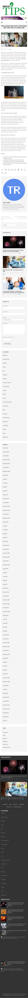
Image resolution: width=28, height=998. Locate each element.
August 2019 (5, 716)
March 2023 (5, 588)
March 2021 (5, 673)
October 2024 (6, 514)
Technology (5, 425)
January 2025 (6, 502)
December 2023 (6, 553)
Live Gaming (5, 406)
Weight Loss (5, 437)
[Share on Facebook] (6, 169)
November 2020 (6, 681)
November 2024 (6, 510)
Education (5, 374)
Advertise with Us (6, 747)
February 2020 (6, 697)
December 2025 (6, 459)
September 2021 (6, 654)
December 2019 (6, 705)
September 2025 (6, 471)
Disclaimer (5, 741)
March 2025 (5, 494)
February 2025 (6, 498)
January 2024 (6, 549)
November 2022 (6, 603)
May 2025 (5, 487)
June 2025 (5, 483)
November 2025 (6, 463)
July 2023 (5, 572)
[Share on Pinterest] (18, 169)
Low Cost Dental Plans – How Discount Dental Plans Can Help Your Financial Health (13, 292)
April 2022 (5, 631)
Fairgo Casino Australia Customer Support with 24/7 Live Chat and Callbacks (13, 251)
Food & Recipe (6, 386)
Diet (4, 370)
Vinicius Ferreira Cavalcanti (15, 799)
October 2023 (6, 561)
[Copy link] (5, 173)
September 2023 (6, 564)
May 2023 (5, 580)
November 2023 (6, 557)
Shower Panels (6, 417)
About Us (5, 738)
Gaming (4, 390)
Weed (4, 433)
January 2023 (6, 596)
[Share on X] (9, 169)
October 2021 (6, 650)
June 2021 (5, 666)
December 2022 (6, 599)
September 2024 (6, 518)
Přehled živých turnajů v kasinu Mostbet (17, 930)
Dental (4, 367)
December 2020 (6, 677)
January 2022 (6, 638)
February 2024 (6, 545)
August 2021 (5, 658)
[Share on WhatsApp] (15, 169)
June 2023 (5, 576)
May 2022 (5, 627)
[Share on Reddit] (21, 169)
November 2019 (6, 709)
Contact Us (5, 732)
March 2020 (5, 693)
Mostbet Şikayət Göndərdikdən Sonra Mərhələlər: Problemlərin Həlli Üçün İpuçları (16, 963)
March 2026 (5, 448)
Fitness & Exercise (7, 382)
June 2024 (5, 529)
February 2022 (6, 635)
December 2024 (6, 506)
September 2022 (6, 611)
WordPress (22, 995)
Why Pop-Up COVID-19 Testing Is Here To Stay (13, 270)
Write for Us (5, 744)
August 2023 (5, 568)
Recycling (5, 413)
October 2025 (6, 467)
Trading (4, 429)
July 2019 (5, 720)
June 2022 (5, 623)
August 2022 (5, 615)
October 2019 (6, 712)
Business (5, 363)
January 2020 (6, 701)
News (4, 409)
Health (4, 394)
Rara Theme (11, 995)
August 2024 (5, 522)
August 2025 (5, 475)
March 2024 (5, 541)
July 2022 (5, 619)
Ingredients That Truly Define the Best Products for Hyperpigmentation (16, 924)
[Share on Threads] (2, 173)
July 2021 (5, 662)
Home (4, 398)
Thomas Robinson (6, 49)
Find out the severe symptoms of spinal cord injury (6, 218)
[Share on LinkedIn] (12, 169)
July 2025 (5, 479)
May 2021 (5, 670)
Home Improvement (7, 402)
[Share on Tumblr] (24, 169)
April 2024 (5, 537)
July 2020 (5, 689)
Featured (5, 378)
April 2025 (5, 490)
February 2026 (6, 451)
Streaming (5, 421)
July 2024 (5, 525)
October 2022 (6, 607)
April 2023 (5, 584)
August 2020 (5, 685)
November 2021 (6, 646)
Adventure (5, 355)
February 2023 (6, 592)
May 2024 (5, 533)
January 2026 (6, 455)
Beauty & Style (6, 359)
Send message (7, 343)
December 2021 (6, 642)
